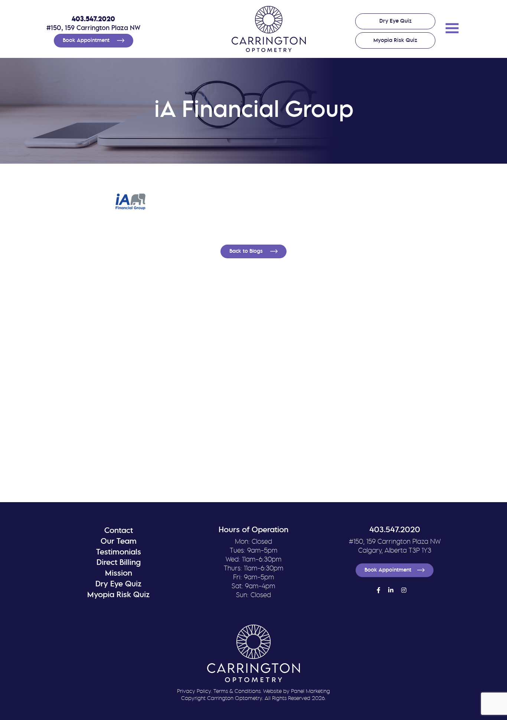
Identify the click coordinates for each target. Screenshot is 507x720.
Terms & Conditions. (237, 691)
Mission (118, 573)
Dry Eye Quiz (395, 21)
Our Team (119, 541)
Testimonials (118, 552)
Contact (118, 530)
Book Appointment (87, 40)
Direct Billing (119, 562)
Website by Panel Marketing (296, 691)
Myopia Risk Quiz (395, 40)
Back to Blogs (246, 251)
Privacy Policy (194, 691)
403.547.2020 (93, 19)
